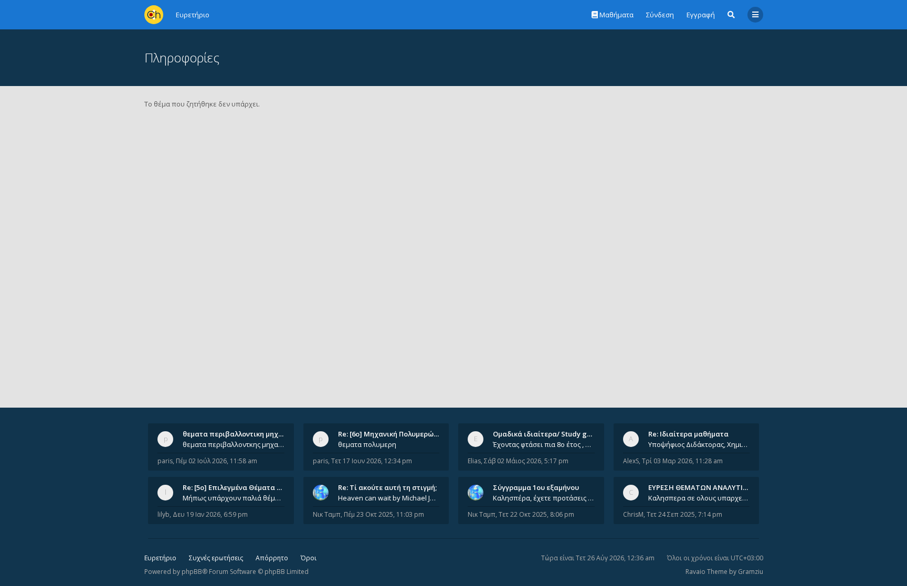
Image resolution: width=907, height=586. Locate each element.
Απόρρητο (272, 557)
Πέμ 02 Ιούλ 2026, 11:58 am (216, 460)
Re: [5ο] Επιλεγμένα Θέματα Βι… (236, 487)
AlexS (631, 460)
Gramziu (750, 571)
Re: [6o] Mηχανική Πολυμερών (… (392, 434)
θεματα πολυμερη (367, 444)
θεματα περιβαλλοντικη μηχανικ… (240, 434)
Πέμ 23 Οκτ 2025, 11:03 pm (384, 514)
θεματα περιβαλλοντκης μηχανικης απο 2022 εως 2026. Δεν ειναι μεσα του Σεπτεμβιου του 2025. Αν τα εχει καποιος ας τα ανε (233, 444)
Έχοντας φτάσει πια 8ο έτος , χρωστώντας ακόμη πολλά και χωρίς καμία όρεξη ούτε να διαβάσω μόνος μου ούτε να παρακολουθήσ (544, 444)
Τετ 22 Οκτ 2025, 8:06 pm (536, 514)
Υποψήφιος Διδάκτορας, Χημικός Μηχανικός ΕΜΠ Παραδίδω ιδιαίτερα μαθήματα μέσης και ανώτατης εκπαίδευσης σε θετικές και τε (699, 444)
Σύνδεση (660, 14)
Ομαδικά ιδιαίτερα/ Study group (548, 434)
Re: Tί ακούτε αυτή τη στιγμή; (387, 487)
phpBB (192, 571)
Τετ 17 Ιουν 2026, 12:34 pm (371, 460)
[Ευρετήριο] (153, 14)
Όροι (309, 557)
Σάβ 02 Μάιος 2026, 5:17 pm (526, 460)
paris (165, 460)
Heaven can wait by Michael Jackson (389, 498)
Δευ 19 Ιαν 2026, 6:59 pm (210, 514)
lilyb (163, 514)
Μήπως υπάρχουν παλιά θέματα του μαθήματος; (233, 498)
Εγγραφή (701, 14)
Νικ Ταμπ (327, 514)
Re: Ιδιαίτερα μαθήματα (688, 434)
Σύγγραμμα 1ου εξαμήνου (536, 487)
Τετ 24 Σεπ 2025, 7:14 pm (684, 514)
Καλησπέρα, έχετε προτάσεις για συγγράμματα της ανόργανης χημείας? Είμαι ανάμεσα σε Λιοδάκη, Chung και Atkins (544, 498)
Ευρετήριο (160, 557)
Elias (474, 460)
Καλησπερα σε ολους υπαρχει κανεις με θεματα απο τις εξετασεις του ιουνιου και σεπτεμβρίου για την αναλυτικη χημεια (699, 498)
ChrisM (633, 514)
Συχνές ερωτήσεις (216, 557)
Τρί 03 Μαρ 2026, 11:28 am (682, 460)
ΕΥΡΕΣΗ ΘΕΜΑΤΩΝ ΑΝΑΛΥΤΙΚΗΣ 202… (711, 487)
